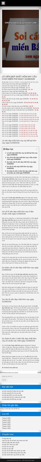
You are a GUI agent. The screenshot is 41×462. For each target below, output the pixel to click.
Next (39, 372)
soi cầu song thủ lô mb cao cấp (11, 393)
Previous (3, 372)
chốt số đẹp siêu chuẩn (32, 82)
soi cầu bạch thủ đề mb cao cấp (11, 399)
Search (4, 380)
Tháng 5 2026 (6, 420)
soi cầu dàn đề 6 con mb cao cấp (12, 395)
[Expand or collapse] (37, 149)
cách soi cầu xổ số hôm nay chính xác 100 (15, 440)
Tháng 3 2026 (6, 424)
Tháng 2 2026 (6, 426)
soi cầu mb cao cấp (8, 446)
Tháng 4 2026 (6, 422)
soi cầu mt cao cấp (7, 448)
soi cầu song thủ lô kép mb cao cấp (12, 391)
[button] (3, 3)
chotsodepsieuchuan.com (20, 23)
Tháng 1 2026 (6, 428)
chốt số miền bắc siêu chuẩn (10, 442)
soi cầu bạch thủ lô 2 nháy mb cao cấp (13, 397)
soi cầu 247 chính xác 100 (10, 444)
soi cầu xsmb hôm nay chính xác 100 (13, 454)
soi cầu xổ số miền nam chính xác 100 (13, 450)
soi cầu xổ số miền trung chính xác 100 (14, 452)
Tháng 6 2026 (6, 418)
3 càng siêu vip (6, 438)
